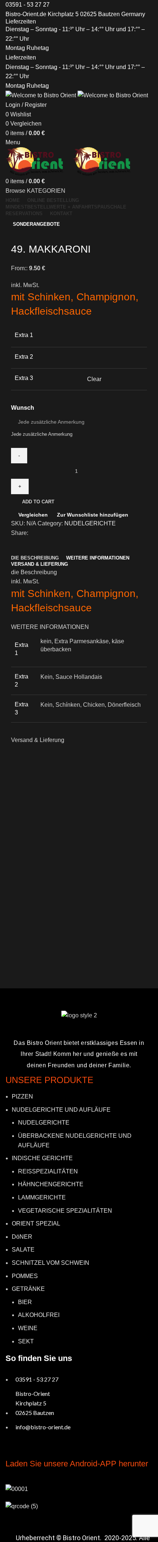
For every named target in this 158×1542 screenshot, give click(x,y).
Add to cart (38, 501)
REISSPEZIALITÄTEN (48, 1171)
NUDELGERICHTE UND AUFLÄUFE (61, 1110)
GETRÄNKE (28, 1289)
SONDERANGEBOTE (36, 224)
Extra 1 (24, 335)
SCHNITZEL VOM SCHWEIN (50, 1263)
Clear (94, 379)
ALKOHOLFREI (39, 1315)
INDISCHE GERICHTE (42, 1158)
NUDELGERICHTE (90, 523)
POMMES (25, 1276)
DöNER (22, 1237)
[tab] (34, 558)
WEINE (27, 1328)
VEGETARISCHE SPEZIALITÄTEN (65, 1211)
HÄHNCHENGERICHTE (50, 1184)
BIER (25, 1302)
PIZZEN (22, 1096)
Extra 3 (24, 378)
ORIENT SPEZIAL (36, 1223)
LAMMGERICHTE (42, 1197)
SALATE (23, 1249)
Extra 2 (24, 357)
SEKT (26, 1341)
